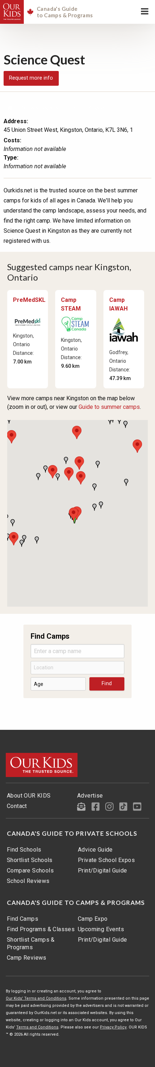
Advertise (90, 795)
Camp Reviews (26, 957)
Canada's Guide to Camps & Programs (76, 902)
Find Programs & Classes (41, 929)
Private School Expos (106, 860)
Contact (17, 806)
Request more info (31, 78)
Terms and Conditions (37, 1027)
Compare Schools (30, 870)
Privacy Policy (113, 1027)
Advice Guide (95, 849)
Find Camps (22, 918)
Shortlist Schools (30, 860)
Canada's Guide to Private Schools (72, 833)
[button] (73, 514)
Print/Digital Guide (102, 870)
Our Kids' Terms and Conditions (36, 998)
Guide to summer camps (109, 406)
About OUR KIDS (29, 795)
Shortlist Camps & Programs (31, 943)
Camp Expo (93, 918)
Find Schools (24, 849)
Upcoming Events (101, 929)
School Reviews (28, 881)
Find (107, 683)
